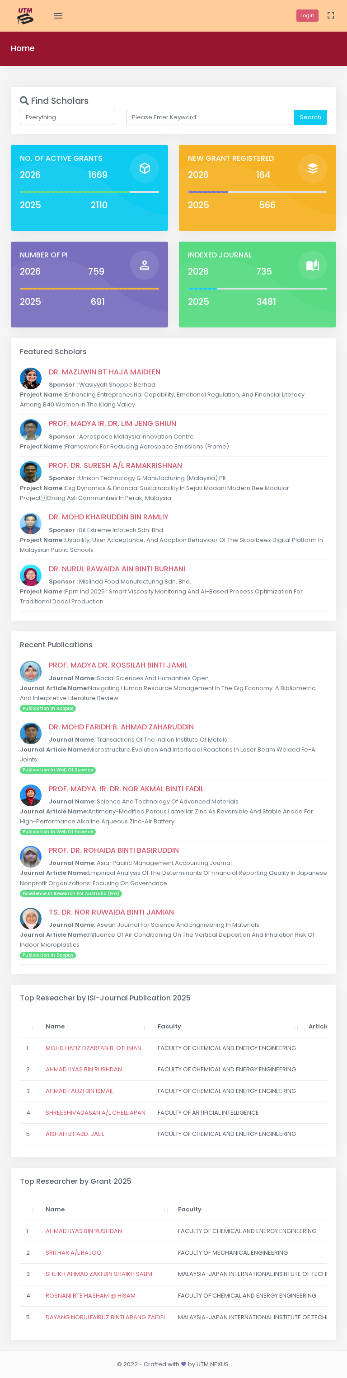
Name (55, 1026)
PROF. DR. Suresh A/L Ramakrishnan (115, 465)
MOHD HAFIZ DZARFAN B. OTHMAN (93, 1048)
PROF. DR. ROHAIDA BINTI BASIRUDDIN (114, 850)
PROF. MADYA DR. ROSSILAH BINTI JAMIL (118, 665)
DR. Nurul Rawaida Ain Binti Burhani (117, 569)
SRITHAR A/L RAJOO (74, 1252)
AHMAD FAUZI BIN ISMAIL (79, 1091)
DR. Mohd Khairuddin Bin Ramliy (109, 517)
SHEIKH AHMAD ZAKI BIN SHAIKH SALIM (99, 1274)
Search (310, 117)
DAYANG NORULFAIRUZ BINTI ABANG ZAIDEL (106, 1317)
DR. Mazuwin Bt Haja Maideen (104, 372)
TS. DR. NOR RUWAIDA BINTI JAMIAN (111, 912)
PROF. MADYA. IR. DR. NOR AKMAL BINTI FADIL (126, 789)
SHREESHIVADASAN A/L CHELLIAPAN (95, 1112)
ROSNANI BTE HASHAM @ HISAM (91, 1295)
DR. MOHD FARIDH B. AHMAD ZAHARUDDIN (121, 727)
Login (307, 15)
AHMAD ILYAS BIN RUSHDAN (84, 1069)
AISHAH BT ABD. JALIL (75, 1134)
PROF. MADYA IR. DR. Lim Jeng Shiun (112, 423)
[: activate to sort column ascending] (30, 1026)
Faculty (169, 1026)
